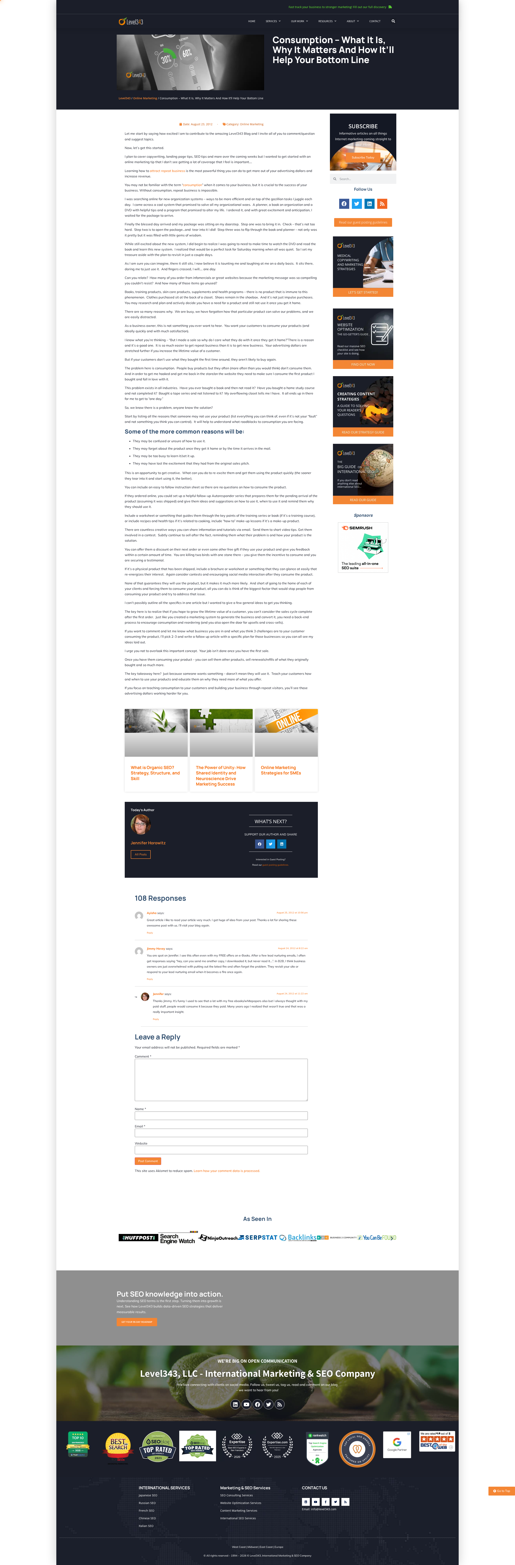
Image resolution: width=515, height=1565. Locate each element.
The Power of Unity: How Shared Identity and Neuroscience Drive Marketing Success (221, 776)
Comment (143, 1056)
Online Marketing (145, 98)
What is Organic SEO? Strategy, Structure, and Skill (155, 773)
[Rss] (382, 204)
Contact (374, 21)
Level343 (125, 98)
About (351, 21)
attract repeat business (167, 171)
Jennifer (158, 994)
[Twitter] (357, 204)
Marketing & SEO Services (245, 1487)
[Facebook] (344, 204)
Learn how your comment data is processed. (227, 1171)
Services (271, 21)
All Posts (141, 854)
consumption (192, 185)
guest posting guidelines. (275, 864)
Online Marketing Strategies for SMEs (281, 770)
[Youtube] (246, 1404)
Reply (150, 932)
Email (140, 1126)
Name (140, 1109)
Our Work (297, 21)
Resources (325, 21)
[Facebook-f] (326, 1502)
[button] (393, 21)
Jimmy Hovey (156, 948)
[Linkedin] (370, 204)
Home (251, 21)
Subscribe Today (363, 157)
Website (141, 1143)
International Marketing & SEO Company (286, 1555)
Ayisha (152, 913)
